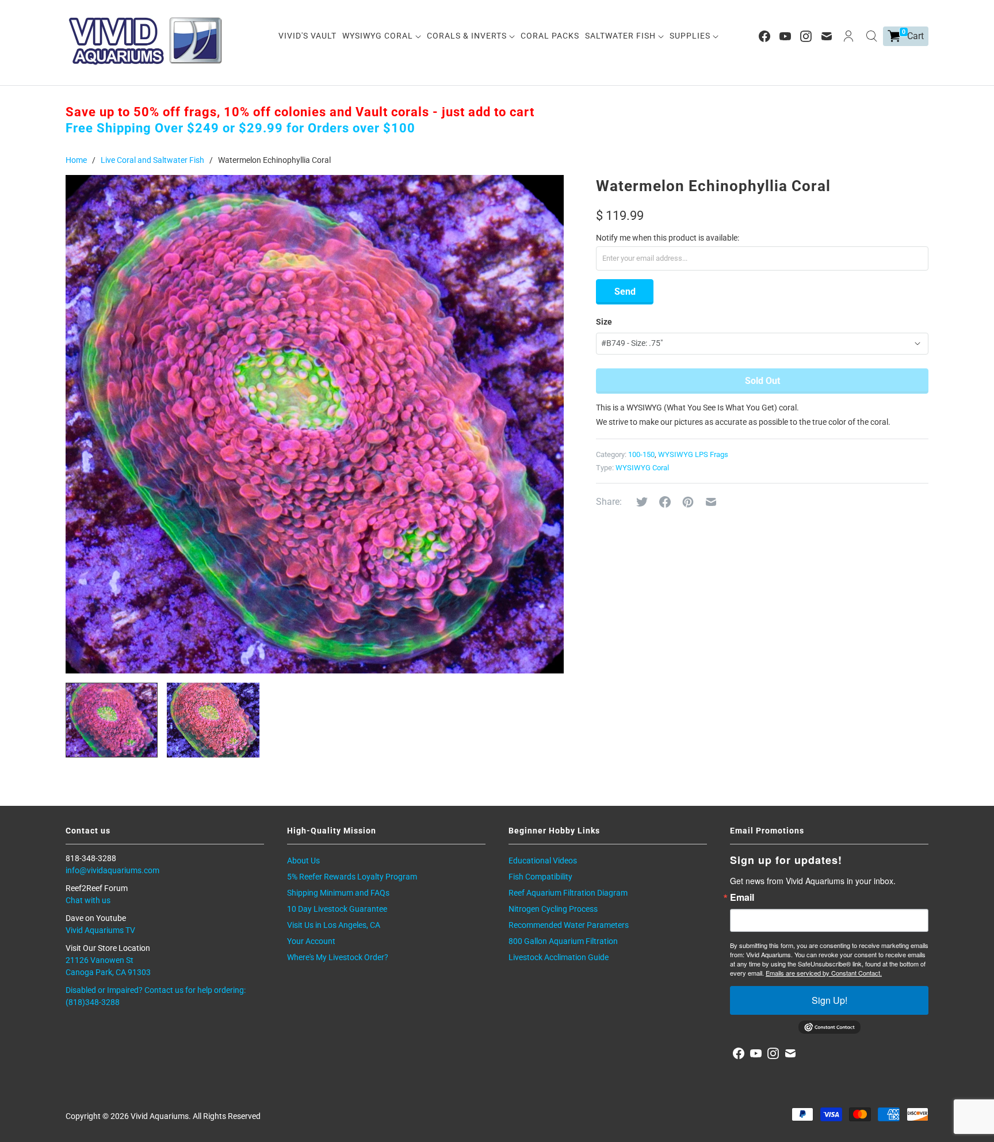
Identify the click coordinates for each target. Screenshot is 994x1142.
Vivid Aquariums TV (100, 930)
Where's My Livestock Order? (337, 957)
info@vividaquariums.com (112, 870)
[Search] (871, 36)
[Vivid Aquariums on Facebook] (764, 36)
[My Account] (848, 36)
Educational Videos (543, 860)
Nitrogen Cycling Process (553, 908)
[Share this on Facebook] (664, 501)
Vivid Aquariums (160, 1116)
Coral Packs (550, 35)
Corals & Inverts (468, 35)
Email (742, 897)
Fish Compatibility (540, 876)
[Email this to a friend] (710, 501)
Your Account (311, 941)
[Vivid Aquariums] (146, 41)
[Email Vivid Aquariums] (826, 36)
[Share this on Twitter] (641, 501)
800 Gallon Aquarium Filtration (563, 941)
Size (604, 321)
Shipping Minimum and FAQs (338, 892)
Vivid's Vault (307, 35)
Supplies (691, 35)
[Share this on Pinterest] (687, 501)
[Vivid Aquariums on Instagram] (806, 36)
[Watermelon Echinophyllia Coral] (315, 424)
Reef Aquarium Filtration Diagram (568, 892)
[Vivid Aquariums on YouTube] (785, 36)
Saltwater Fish (621, 35)
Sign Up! (829, 1000)
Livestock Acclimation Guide (559, 957)
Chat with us (88, 900)
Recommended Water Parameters (569, 925)
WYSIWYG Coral (378, 35)
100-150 (641, 454)
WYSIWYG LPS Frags (693, 454)
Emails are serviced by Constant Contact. (824, 972)
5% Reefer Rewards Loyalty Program (352, 876)
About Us (303, 860)
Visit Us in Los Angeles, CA (333, 925)
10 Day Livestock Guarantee (337, 908)
